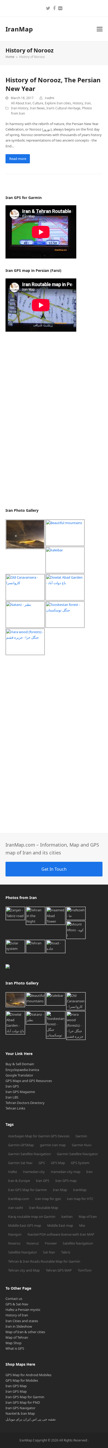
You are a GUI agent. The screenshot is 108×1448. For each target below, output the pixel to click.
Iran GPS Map (16, 1386)
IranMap (19, 29)
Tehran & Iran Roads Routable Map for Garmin (44, 1261)
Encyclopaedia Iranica (22, 1069)
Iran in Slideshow (19, 1326)
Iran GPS (12, 1086)
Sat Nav (49, 1252)
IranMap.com (18, 1198)
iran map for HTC (80, 1198)
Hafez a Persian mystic (23, 1309)
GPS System (80, 1162)
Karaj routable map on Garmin (31, 1216)
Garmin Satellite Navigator (77, 1153)
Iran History (19, 108)
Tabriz (65, 1252)
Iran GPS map (66, 1180)
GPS (42, 1162)
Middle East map (60, 1225)
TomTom (84, 1270)
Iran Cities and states (22, 1320)
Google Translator (19, 1075)
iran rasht (15, 1207)
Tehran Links (15, 1108)
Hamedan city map (65, 1171)
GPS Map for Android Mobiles (28, 1374)
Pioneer (51, 1243)
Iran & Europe (19, 1180)
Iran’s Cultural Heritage (63, 108)
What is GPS (15, 1348)
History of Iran (17, 1315)
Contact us (14, 1298)
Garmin (81, 1136)
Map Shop (13, 1343)
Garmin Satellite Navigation (29, 1153)
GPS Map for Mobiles (22, 1380)
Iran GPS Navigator (20, 1408)
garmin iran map (53, 1145)
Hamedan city (34, 1171)
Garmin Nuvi (81, 1145)
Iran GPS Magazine (20, 1091)
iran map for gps (48, 1198)
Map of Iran (88, 1216)
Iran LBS (12, 1097)
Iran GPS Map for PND (23, 1402)
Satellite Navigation (78, 1243)
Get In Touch (54, 869)
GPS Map (58, 1162)
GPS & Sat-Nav (17, 1304)
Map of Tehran (17, 1337)
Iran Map (60, 1189)
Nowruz (32, 1243)
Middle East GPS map (24, 1225)
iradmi (49, 98)
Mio (82, 1225)
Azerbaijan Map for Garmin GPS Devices (38, 1136)
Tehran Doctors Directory (25, 1102)
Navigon (14, 1234)
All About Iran (21, 103)
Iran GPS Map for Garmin (27, 1189)
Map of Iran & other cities (25, 1331)
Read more (17, 158)
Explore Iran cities (58, 103)
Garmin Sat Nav (20, 1162)
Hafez (12, 1171)
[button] (99, 29)
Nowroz (14, 1243)
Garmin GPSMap (21, 1145)
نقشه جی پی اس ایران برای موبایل (31, 1419)
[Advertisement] (45, 419)
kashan (67, 1216)
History (78, 103)
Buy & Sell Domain (20, 1064)
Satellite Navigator (22, 1252)
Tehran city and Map (24, 1270)
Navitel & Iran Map (20, 1413)
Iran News (37, 108)
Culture (38, 103)
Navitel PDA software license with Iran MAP (61, 1234)
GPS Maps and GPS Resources (29, 1080)
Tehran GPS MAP (59, 1270)
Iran (88, 103)
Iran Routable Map (43, 1207)
